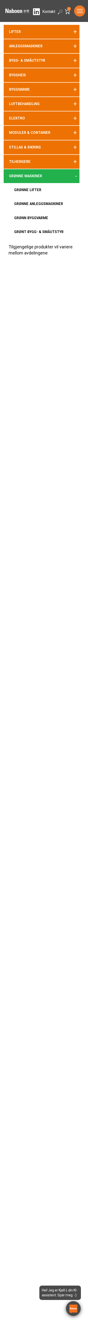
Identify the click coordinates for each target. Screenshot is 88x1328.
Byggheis (17, 75)
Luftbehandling (24, 104)
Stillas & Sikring (25, 147)
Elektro (17, 118)
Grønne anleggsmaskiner (38, 204)
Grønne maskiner (25, 176)
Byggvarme (19, 89)
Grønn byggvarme (31, 218)
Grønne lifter (27, 190)
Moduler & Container (29, 133)
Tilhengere (20, 162)
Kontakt (48, 11)
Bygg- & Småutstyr (27, 60)
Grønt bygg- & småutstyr (39, 232)
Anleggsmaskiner (26, 46)
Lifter (15, 32)
